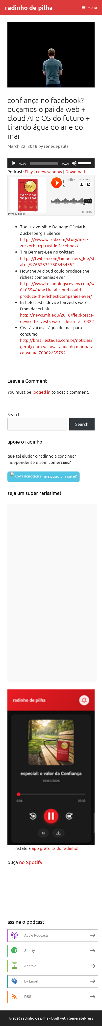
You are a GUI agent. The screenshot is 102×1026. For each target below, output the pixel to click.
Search (14, 414)
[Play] (13, 163)
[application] (51, 163)
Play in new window (43, 171)
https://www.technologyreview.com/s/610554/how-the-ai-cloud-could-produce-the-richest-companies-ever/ (57, 290)
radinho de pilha (29, 7)
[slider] (85, 162)
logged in (41, 391)
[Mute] (74, 163)
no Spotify (30, 862)
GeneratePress (81, 1018)
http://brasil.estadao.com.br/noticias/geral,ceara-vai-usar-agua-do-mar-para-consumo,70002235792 (57, 346)
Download (75, 171)
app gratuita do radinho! (55, 848)
